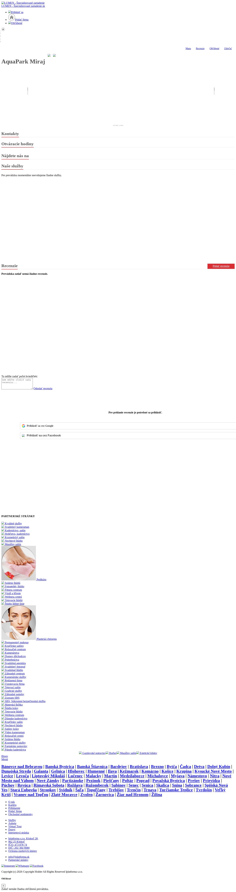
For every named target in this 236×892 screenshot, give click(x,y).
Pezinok (93, 780)
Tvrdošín (204, 790)
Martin (110, 776)
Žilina (156, 794)
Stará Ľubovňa (23, 790)
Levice (7, 776)
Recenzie (200, 48)
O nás (11, 801)
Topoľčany (96, 790)
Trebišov (116, 790)
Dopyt (11, 829)
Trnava (150, 790)
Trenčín (134, 790)
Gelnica (58, 771)
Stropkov (48, 790)
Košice (167, 771)
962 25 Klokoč (16, 841)
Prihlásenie (14, 808)
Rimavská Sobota (49, 785)
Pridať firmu (22, 19)
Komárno (150, 771)
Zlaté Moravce (64, 794)
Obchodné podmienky (20, 814)
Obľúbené (16, 23)
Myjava (178, 776)
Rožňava (75, 785)
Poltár (127, 780)
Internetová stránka (18, 832)
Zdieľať (228, 48)
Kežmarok (129, 771)
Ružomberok (97, 785)
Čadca (185, 766)
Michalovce (157, 776)
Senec (134, 785)
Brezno (157, 766)
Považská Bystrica (168, 780)
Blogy (4, 756)
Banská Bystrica (59, 766)
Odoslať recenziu (43, 388)
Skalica (162, 785)
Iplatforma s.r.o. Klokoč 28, (23, 838)
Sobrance (193, 785)
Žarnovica (105, 794)
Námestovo (197, 776)
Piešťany (111, 780)
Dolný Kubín (218, 766)
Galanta (41, 771)
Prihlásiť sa (17, 12)
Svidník (65, 790)
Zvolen (86, 794)
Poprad (142, 780)
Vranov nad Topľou (31, 794)
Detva (199, 766)
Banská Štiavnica (92, 766)
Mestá (4, 759)
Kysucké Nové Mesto (213, 771)
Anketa (12, 823)
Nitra (214, 776)
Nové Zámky (48, 780)
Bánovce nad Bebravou (21, 766)
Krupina (184, 771)
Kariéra (12, 804)
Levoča (22, 776)
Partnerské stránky (18, 859)
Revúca (24, 785)
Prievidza (211, 780)
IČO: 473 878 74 (17, 844)
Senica (147, 785)
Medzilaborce (132, 776)
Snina (177, 785)
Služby (12, 820)
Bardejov (118, 766)
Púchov (8, 785)
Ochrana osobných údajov (22, 850)
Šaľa (79, 790)
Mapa (188, 48)
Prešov (194, 780)
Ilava (112, 771)
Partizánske (72, 780)
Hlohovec (76, 771)
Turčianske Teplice (176, 790)
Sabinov (118, 785)
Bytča (172, 766)
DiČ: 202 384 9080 (19, 847)
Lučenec (75, 776)
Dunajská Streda (16, 771)
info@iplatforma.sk (18, 856)
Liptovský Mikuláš (48, 776)
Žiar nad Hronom (132, 794)
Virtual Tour (15, 826)
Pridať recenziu (221, 266)
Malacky (93, 776)
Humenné (96, 771)
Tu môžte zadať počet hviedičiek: (19, 376)
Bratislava (139, 766)
